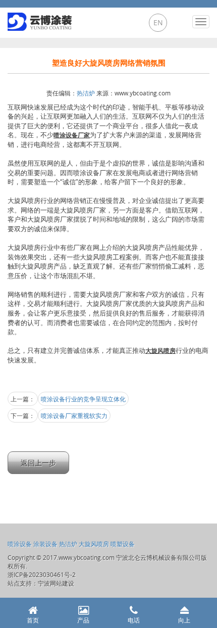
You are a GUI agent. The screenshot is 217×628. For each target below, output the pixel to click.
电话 (134, 620)
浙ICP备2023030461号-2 (42, 574)
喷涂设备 (20, 544)
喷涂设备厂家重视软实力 (74, 415)
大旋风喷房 (94, 544)
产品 (83, 620)
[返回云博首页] (41, 19)
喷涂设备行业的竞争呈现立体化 (83, 399)
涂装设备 (45, 544)
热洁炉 (86, 93)
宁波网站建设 (56, 583)
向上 (184, 620)
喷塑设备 (123, 544)
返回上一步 (38, 462)
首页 (33, 620)
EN (158, 22)
